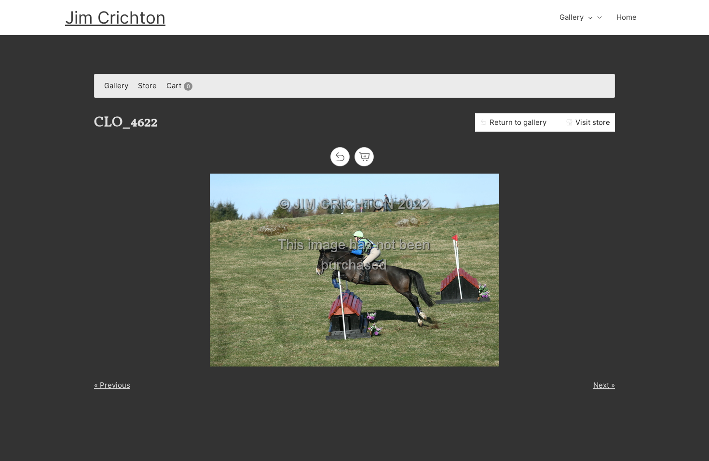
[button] (588, 17)
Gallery (571, 17)
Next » (604, 385)
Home (626, 17)
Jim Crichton (115, 17)
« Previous (112, 385)
